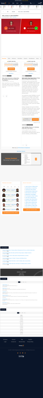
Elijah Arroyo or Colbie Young (30, 203)
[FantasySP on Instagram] (20, 353)
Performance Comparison (24, 147)
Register (30, 339)
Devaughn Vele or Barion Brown (31, 199)
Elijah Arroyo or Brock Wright (30, 207)
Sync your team (25, 0)
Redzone (14, 58)
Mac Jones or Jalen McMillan (23, 11)
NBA (13, 3)
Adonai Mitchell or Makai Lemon (31, 191)
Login (39, 3)
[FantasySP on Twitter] (17, 353)
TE (18, 186)
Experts (25, 58)
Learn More (11, 73)
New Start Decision (21, 151)
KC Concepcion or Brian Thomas (31, 195)
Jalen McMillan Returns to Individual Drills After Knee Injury (30, 128)
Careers (13, 339)
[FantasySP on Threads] (25, 353)
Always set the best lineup (31, 209)
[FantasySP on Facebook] (22, 353)
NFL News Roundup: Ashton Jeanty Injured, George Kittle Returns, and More (15, 255)
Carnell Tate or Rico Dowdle (30, 189)
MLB (17, 3)
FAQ (22, 339)
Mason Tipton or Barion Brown (31, 200)
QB (7, 186)
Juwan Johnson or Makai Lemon (31, 186)
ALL (4, 186)
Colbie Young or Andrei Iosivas (31, 202)
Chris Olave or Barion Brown (30, 197)
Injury (37, 58)
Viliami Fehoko (5, 284)
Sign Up (41, 3)
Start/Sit (13, 11)
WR (14, 186)
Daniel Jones (5, 288)
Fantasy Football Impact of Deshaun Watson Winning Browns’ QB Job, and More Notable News (19, 250)
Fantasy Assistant (11, 158)
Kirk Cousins (5, 302)
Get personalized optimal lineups (10, 212)
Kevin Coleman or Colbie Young (31, 205)
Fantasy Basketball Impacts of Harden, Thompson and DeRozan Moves (15, 258)
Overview (4, 58)
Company (5, 339)
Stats (9, 58)
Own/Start (20, 58)
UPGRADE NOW (11, 68)
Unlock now (35, 119)
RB (11, 186)
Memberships (22, 341)
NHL (21, 3)
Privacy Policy (30, 341)
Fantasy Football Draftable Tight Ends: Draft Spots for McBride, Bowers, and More (17, 263)
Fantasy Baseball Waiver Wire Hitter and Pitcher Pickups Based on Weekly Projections (17, 252)
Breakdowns (31, 58)
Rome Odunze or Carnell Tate (30, 192)
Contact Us (13, 341)
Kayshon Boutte (5, 295)
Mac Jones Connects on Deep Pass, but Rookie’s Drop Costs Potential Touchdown (10, 79)
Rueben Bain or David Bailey (30, 194)
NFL (9, 3)
